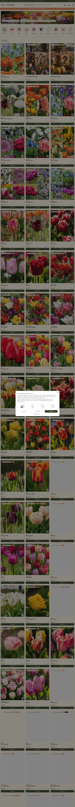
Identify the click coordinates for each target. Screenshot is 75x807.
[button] (37, 414)
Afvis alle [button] (24, 411)
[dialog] (37, 403)
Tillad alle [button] (51, 411)
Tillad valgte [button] (37, 411)
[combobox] (58, 392)
